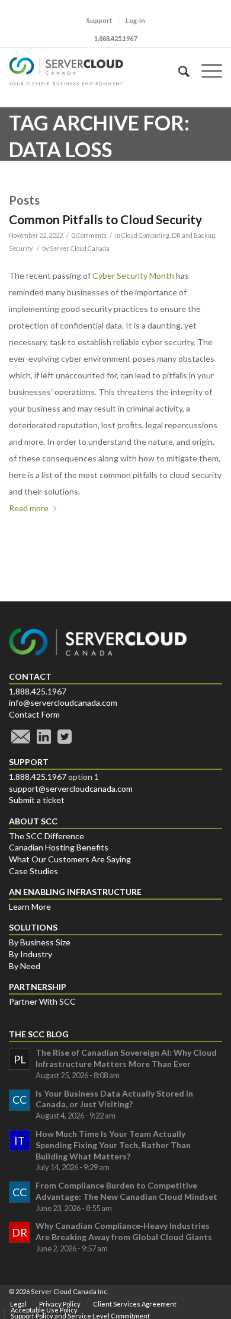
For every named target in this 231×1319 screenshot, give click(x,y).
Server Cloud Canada (80, 248)
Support (99, 20)
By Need (24, 966)
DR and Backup (193, 235)
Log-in (135, 20)
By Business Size (39, 942)
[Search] (178, 71)
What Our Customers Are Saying (70, 859)
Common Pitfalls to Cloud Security (105, 219)
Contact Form (34, 714)
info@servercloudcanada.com (63, 702)
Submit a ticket (37, 800)
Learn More (30, 906)
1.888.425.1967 (37, 691)
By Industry (30, 954)
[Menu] (206, 71)
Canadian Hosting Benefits (58, 847)
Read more (29, 508)
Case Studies (33, 871)
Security (21, 248)
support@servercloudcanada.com (71, 788)
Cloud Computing (145, 235)
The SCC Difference (46, 836)
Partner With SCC (42, 1001)
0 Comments (89, 235)
